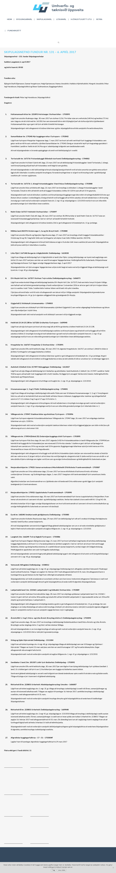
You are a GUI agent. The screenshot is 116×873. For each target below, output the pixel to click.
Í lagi (53, 870)
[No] (113, 867)
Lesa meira (61, 870)
